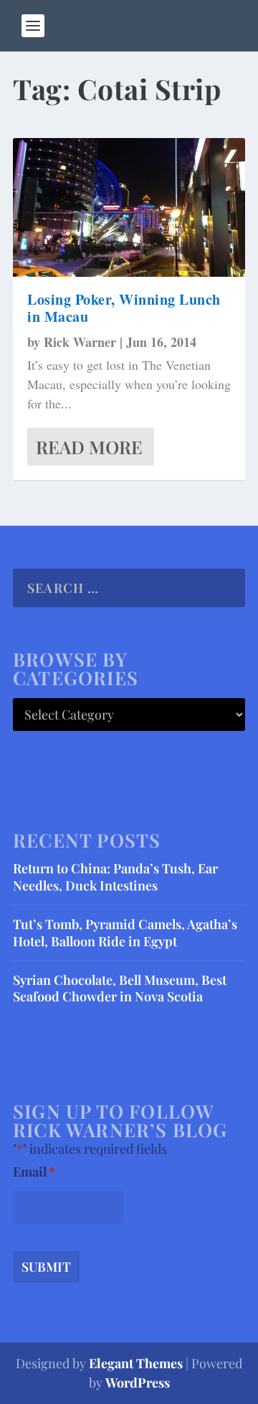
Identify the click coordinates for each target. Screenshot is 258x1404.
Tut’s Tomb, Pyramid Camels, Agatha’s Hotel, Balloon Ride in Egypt (125, 932)
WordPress (137, 1382)
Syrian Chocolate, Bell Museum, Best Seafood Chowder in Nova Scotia (119, 988)
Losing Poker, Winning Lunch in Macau (124, 308)
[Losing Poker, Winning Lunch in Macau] (129, 207)
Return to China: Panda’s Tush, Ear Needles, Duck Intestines (115, 876)
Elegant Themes (136, 1363)
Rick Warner (80, 342)
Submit (46, 1266)
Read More (89, 446)
